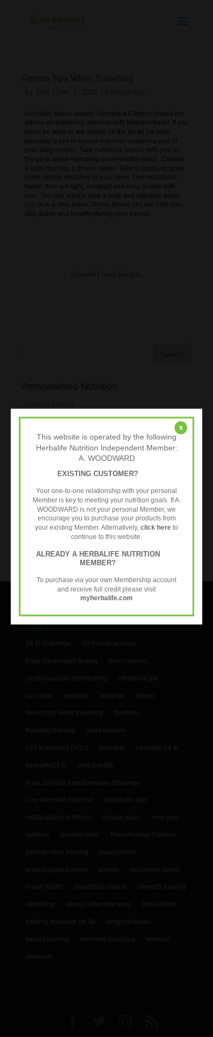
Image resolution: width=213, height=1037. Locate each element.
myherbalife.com (106, 598)
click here (155, 527)
